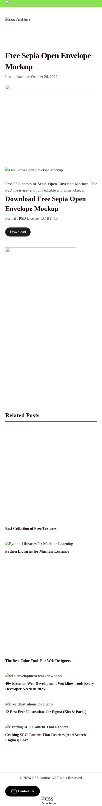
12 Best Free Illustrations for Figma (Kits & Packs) (45, 712)
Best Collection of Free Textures (30, 528)
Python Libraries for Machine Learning (37, 551)
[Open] (94, 23)
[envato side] (40, 318)
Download (18, 232)
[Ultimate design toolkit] (51, 121)
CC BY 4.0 (49, 218)
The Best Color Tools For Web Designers (38, 661)
